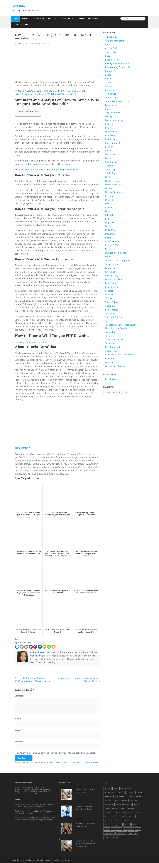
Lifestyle (52, 19)
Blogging (109, 70)
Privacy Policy (52, 860)
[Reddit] (26, 647)
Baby (107, 55)
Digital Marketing (114, 120)
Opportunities (112, 264)
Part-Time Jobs (128, 813)
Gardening (110, 173)
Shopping (110, 305)
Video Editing (109, 833)
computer (130, 792)
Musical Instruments (115, 252)
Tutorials (109, 343)
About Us (43, 860)
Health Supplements (123, 804)
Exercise (138, 796)
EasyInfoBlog (36, 44)
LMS (107, 218)
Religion (109, 290)
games (116, 800)
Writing (107, 837)
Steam (127, 825)
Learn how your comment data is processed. (77, 762)
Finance (109, 150)
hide (37, 111)
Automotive (111, 52)
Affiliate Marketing (114, 40)
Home (16, 19)
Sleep (107, 825)
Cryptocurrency (112, 112)
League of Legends (111, 808)
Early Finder (93, 19)
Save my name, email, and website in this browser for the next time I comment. (57, 752)
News (108, 256)
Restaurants (108, 821)
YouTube (116, 837)
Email (18, 729)
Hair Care (134, 800)
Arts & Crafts (112, 48)
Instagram (137, 804)
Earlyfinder (110, 378)
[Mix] (44, 647)
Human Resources (114, 192)
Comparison (111, 97)
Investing (110, 199)
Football (107, 800)
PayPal (138, 813)
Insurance (110, 196)
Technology (39, 19)
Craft (107, 108)
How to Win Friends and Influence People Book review (52, 169)
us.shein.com (128, 829)
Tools (107, 335)
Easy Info (18, 6)
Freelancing (111, 161)
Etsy (130, 796)
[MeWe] (40, 647)
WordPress (110, 362)
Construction (111, 105)
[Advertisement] (57, 64)
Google (124, 800)
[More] (53, 647)
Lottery (108, 226)
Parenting (110, 268)
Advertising (111, 36)
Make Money (111, 230)
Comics (120, 792)
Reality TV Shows (128, 817)
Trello (107, 829)
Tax (107, 320)
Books (48, 44)
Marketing (110, 233)
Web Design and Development (120, 354)
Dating (108, 116)
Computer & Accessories (117, 101)
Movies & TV (111, 245)
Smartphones (116, 825)
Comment (20, 695)
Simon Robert (44, 652)
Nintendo (108, 813)
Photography (111, 275)
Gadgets (109, 165)
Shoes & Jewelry (113, 302)
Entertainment (67, 19)
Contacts (68, 860)
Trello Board (116, 829)
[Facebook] (17, 647)
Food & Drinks (112, 154)
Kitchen (109, 207)
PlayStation (115, 817)
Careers (109, 82)
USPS (138, 829)
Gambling (110, 169)
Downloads (110, 124)
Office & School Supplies (117, 260)
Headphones (109, 804)
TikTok (135, 825)
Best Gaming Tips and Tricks (119, 67)
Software (109, 313)
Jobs (107, 203)
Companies (110, 93)
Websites (109, 358)
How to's (109, 188)
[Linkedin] (31, 647)
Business (26, 19)
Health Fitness (112, 180)
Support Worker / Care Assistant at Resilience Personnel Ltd (85, 843)
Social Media (111, 309)
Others (81, 19)
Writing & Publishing (115, 366)
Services (109, 298)
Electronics (110, 139)
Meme (108, 237)
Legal (108, 211)
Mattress (131, 808)
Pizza (106, 817)
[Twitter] (22, 647)
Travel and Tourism (114, 339)
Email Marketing (120, 796)
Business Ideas (126, 788)
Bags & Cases (112, 59)
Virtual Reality (112, 350)
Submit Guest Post (21, 25)
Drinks (108, 127)
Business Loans (110, 792)
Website (19, 741)
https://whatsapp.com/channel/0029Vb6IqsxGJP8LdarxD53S (45, 94)
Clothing (109, 89)
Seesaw (118, 821)
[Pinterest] (35, 647)
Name (18, 718)
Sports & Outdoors (114, 317)
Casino (108, 86)
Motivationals (112, 241)
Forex (108, 158)
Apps (107, 44)
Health (108, 177)
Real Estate (111, 283)
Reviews (109, 294)
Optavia (117, 813)
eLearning (108, 796)
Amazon (107, 788)
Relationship (111, 286)
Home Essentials (113, 184)
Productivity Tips (113, 279)
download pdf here (36, 342)
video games (121, 833)
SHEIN (127, 821)
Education (110, 135)
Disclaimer (22, 448)
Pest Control (111, 271)
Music (108, 249)
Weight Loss (133, 833)
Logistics (109, 222)
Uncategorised (112, 347)
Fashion (109, 146)
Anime (116, 788)
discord (139, 792)
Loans (122, 808)
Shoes (135, 821)
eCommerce (111, 131)
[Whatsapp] (49, 647)
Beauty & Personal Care (117, 63)
